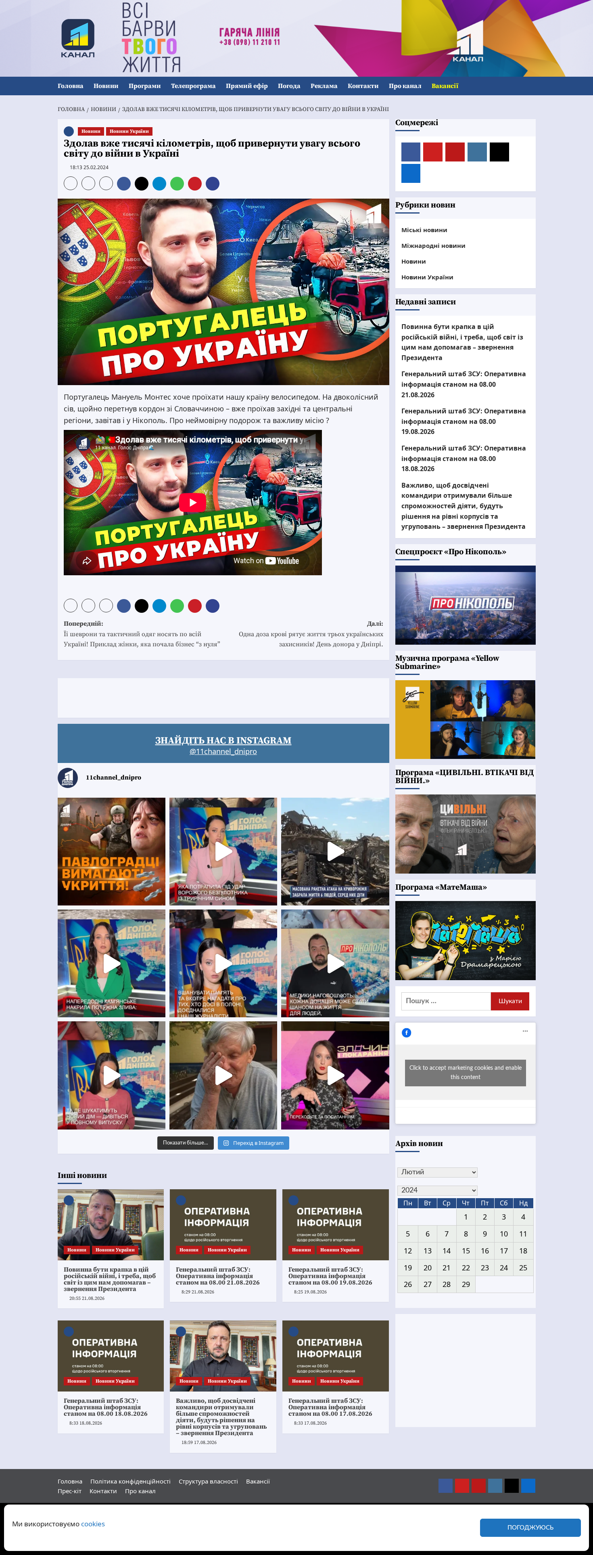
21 (447, 1267)
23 (485, 1267)
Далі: (311, 634)
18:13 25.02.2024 (89, 167)
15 (466, 1250)
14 (447, 1250)
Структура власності (208, 1481)
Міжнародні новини (433, 245)
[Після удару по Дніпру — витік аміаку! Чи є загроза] (223, 1075)
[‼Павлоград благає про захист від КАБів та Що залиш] (111, 851)
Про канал (405, 86)
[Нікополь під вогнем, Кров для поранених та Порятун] (335, 963)
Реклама (324, 86)
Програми (145, 86)
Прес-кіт (69, 1491)
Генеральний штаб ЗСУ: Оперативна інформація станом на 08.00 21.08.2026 (218, 1276)
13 (428, 1250)
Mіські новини (424, 230)
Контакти (363, 86)
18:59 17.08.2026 (199, 1443)
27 (428, 1284)
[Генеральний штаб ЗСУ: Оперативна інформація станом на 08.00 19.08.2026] (335, 1224)
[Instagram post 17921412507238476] (335, 851)
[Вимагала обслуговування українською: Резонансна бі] (335, 1075)
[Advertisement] (204, 696)
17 (504, 1250)
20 (428, 1267)
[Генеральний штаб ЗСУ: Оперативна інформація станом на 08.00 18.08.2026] (111, 1356)
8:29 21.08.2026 (198, 1292)
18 (523, 1250)
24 (504, 1267)
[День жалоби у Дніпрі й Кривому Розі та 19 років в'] (223, 851)
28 (447, 1284)
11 (523, 1234)
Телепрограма (193, 86)
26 (408, 1284)
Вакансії (445, 86)
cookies (93, 1523)
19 (408, 1267)
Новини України (129, 131)
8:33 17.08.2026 (310, 1423)
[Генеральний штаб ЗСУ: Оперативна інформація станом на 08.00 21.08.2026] (223, 1224)
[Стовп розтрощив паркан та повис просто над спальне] (223, 963)
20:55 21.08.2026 (86, 1298)
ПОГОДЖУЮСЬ (530, 1528)
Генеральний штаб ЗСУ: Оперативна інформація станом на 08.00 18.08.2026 (106, 1407)
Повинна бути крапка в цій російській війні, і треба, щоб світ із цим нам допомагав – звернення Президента (110, 1279)
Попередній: (142, 634)
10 (504, 1234)
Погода (289, 86)
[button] (531, 86)
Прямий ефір (247, 86)
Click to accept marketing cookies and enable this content (465, 1072)
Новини (106, 86)
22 (466, 1267)
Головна (71, 86)
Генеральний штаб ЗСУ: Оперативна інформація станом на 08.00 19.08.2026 (330, 1276)
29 (466, 1284)
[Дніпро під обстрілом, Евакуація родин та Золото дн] (111, 1075)
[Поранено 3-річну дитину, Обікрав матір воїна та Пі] (111, 963)
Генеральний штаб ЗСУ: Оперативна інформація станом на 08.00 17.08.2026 (330, 1407)
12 (408, 1250)
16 (485, 1250)
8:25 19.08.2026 (310, 1292)
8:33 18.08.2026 (85, 1423)
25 (523, 1267)
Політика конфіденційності (130, 1481)
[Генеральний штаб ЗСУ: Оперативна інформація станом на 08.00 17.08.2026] (335, 1356)
